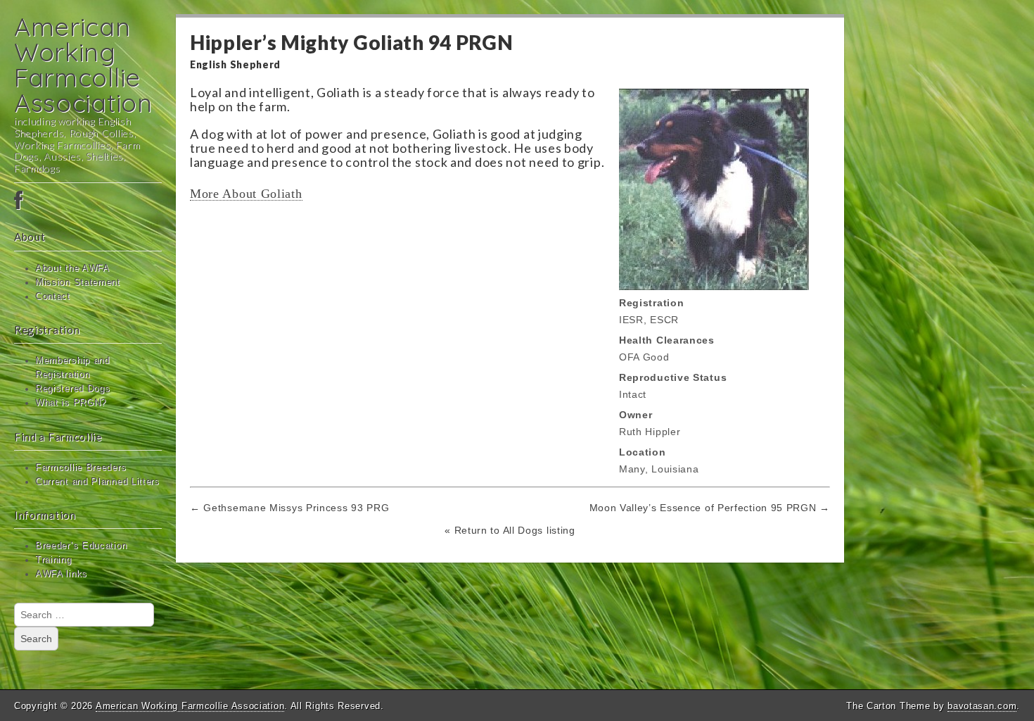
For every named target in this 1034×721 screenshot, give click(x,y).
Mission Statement (77, 282)
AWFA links (61, 574)
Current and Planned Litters (97, 482)
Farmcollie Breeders (80, 467)
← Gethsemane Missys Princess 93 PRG (290, 507)
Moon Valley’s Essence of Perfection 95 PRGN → (710, 507)
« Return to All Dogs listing (510, 530)
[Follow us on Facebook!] (88, 201)
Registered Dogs (72, 389)
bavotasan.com (981, 706)
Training (53, 560)
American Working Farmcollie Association (83, 64)
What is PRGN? (70, 403)
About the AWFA (72, 268)
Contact (52, 296)
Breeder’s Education (81, 546)
